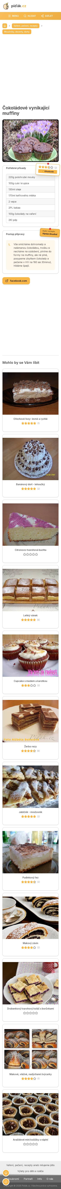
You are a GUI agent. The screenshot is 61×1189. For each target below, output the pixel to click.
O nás (50, 1178)
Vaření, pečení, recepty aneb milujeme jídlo (30, 1165)
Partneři (28, 1178)
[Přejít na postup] (5, 1181)
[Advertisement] (30, 69)
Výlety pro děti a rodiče (30, 1171)
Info (39, 1178)
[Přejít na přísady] (5, 1172)
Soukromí (13, 1178)
